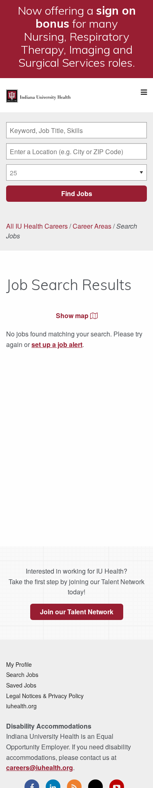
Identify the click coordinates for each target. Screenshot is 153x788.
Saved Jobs (21, 685)
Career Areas (92, 226)
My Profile (19, 664)
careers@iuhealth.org (39, 767)
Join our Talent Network (76, 611)
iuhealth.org (21, 706)
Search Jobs (22, 674)
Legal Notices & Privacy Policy (45, 696)
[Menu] (144, 92)
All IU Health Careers (37, 226)
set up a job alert (56, 344)
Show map (73, 315)
